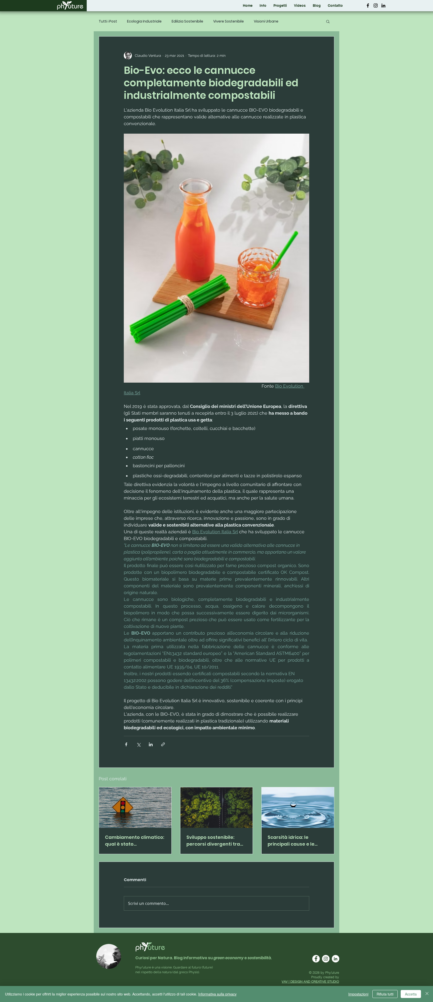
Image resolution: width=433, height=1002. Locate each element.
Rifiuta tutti (385, 993)
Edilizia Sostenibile (187, 21)
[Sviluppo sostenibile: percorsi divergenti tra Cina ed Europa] (216, 807)
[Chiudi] (427, 994)
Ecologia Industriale (144, 21)
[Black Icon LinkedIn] (383, 5)
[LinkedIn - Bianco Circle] (335, 958)
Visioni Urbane (266, 21)
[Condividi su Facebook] (126, 744)
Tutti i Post (108, 21)
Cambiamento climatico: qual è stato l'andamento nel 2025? (134, 840)
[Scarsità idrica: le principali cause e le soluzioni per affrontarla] (298, 807)
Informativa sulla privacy (217, 993)
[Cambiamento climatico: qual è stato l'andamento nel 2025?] (135, 807)
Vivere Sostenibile (228, 21)
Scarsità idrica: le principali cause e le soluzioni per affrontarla (297, 840)
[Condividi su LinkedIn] (150, 744)
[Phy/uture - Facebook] (368, 5)
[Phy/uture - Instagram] (375, 5)
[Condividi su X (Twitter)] (138, 744)
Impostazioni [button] (358, 993)
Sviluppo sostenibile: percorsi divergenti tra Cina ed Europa (213, 840)
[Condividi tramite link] (163, 744)
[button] (280, 5)
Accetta (411, 993)
